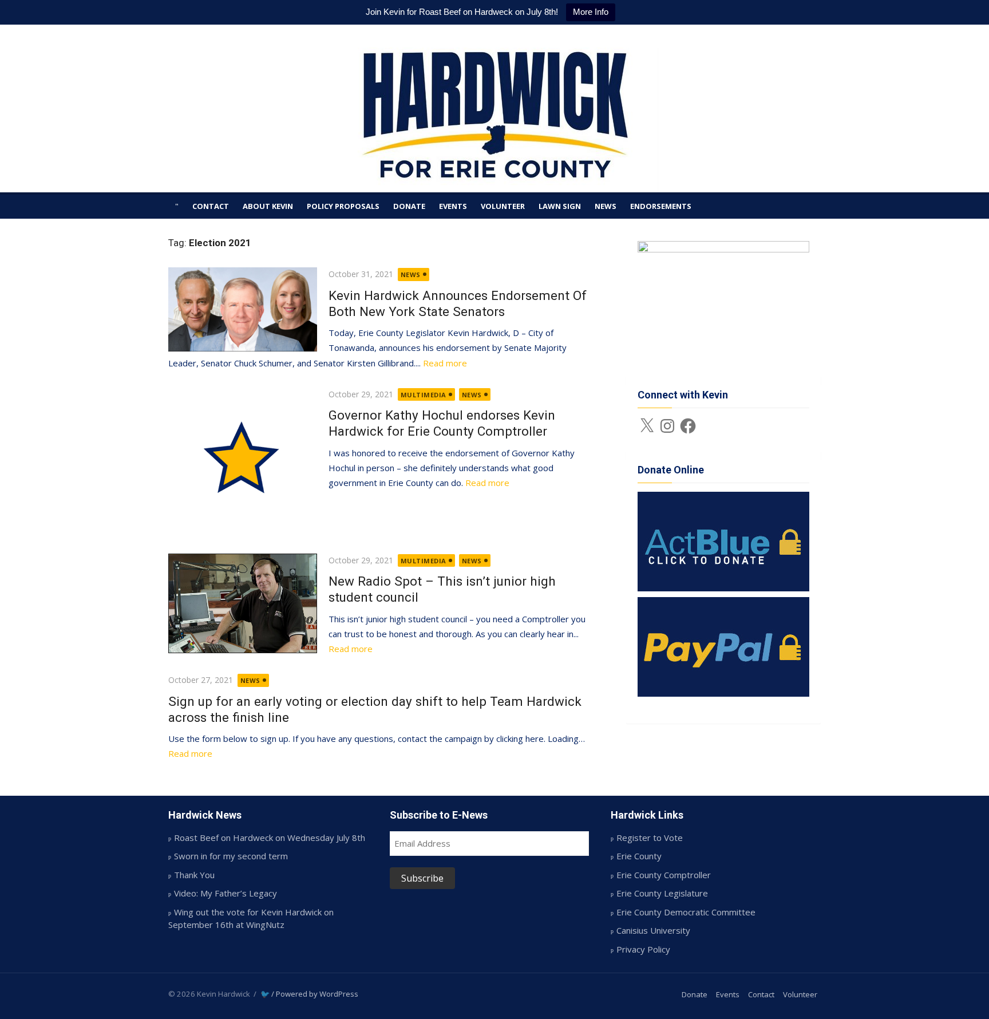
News (605, 206)
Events (453, 206)
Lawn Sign (560, 206)
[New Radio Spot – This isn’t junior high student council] (242, 603)
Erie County (639, 856)
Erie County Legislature (662, 893)
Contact (210, 206)
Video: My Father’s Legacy (225, 893)
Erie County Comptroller (663, 874)
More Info (590, 12)
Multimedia (424, 394)
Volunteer (503, 206)
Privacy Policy (643, 949)
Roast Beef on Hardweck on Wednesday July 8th (269, 837)
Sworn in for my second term (231, 856)
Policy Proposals (343, 206)
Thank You (194, 874)
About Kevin (268, 206)
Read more (445, 363)
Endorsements (660, 206)
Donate (409, 206)
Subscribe (422, 878)
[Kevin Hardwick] (494, 120)
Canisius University (653, 930)
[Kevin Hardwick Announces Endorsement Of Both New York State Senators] (242, 309)
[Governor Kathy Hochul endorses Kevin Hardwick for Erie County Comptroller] (242, 462)
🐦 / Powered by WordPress (309, 994)
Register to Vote (649, 837)
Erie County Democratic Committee (685, 912)
